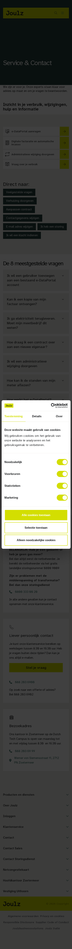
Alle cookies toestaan (36, 515)
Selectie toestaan (36, 527)
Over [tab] (59, 416)
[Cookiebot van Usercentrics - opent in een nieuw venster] (51, 405)
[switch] (62, 474)
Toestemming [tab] (13, 416)
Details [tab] (36, 416)
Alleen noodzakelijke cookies (36, 540)
